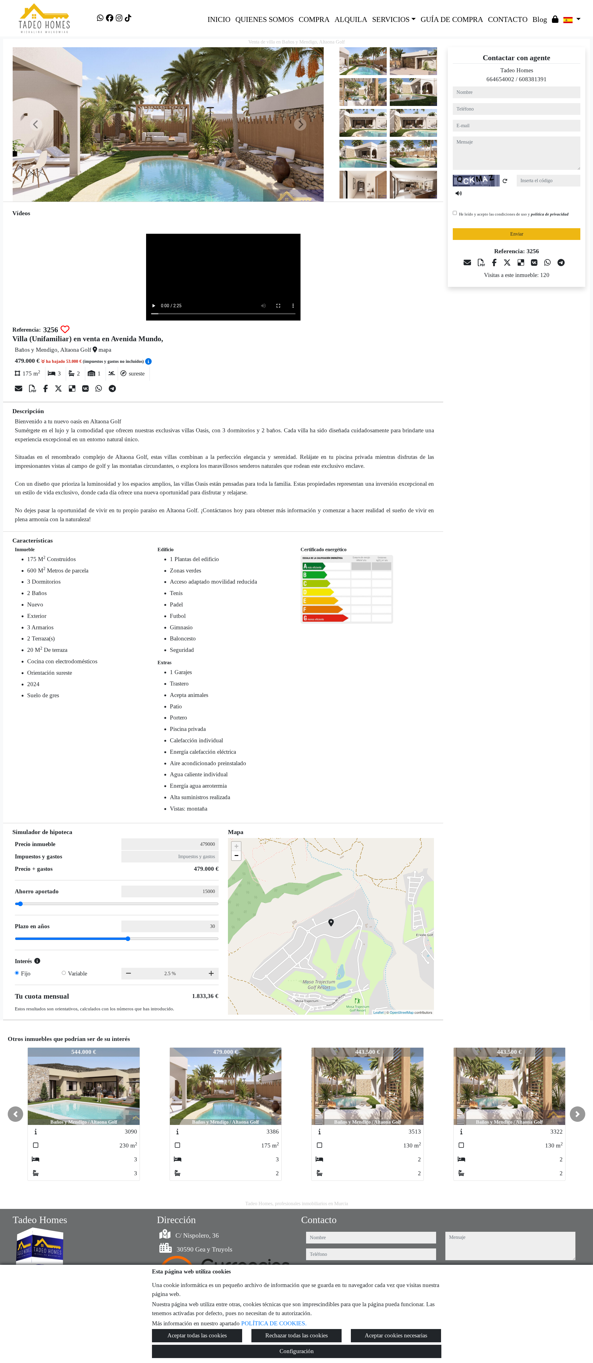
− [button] (236, 855)
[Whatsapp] (100, 18)
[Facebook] (109, 18)
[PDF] (33, 389)
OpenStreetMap (402, 1012)
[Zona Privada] (555, 19)
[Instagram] (119, 18)
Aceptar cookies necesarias (396, 1335)
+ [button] (236, 846)
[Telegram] (112, 389)
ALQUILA (350, 19)
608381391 (533, 79)
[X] (59, 389)
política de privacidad (550, 214)
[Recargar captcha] (505, 181)
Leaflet (378, 1012)
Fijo (26, 973)
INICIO (219, 19)
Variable (77, 973)
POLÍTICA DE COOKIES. (274, 1323)
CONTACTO (508, 19)
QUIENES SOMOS (264, 19)
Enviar (516, 234)
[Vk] (86, 389)
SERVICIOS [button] (391, 19)
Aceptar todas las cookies (197, 1335)
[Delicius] (73, 389)
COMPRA (314, 19)
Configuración (297, 1351)
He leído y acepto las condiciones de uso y (514, 214)
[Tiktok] (128, 18)
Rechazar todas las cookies (296, 1335)
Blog (539, 19)
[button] (15, 1114)
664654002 (500, 79)
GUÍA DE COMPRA (452, 19)
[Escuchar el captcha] (458, 193)
